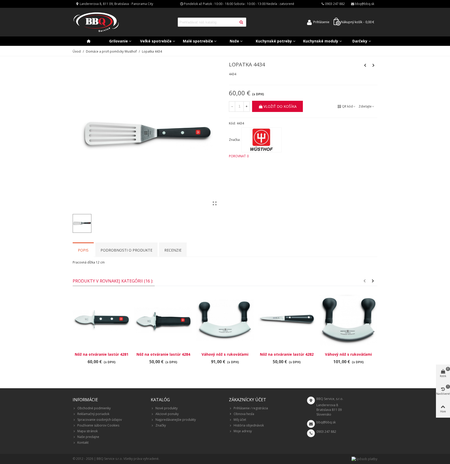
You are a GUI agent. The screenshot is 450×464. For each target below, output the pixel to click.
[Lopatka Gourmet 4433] (373, 65)
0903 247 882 (326, 431)
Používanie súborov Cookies (98, 425)
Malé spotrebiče (198, 41)
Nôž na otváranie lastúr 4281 (101, 354)
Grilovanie (118, 41)
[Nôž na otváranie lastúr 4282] (286, 320)
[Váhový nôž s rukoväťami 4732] (225, 320)
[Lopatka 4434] (214, 203)
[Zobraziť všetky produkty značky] (261, 139)
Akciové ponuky (167, 414)
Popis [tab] (83, 250)
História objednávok (249, 425)
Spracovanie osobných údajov (99, 419)
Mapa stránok (87, 431)
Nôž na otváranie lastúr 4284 (163, 354)
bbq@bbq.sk (326, 422)
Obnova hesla (244, 414)
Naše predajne (88, 437)
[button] (364, 281)
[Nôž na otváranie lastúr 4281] (101, 320)
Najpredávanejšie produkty (175, 419)
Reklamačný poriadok (93, 414)
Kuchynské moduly (320, 41)
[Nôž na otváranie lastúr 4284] (163, 320)
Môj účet (240, 419)
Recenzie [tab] (173, 250)
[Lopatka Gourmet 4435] (365, 65)
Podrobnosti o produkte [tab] (126, 250)
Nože (234, 41)
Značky (160, 425)
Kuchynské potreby (274, 41)
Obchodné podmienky (94, 408)
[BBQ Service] (96, 22)
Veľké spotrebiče (156, 41)
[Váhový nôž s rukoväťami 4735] (348, 320)
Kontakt (83, 442)
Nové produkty (166, 408)
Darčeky (359, 41)
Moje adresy (243, 431)
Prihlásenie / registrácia (251, 408)
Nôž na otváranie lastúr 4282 (287, 354)
